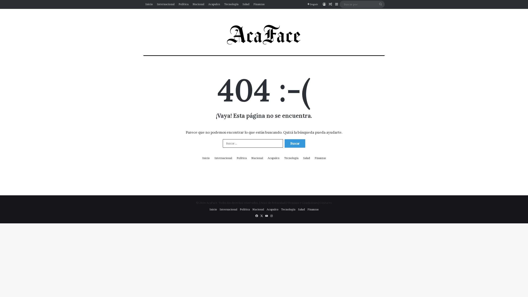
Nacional (198, 4)
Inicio (149, 4)
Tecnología (231, 4)
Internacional (165, 4)
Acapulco (214, 4)
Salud (246, 4)
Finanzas (259, 4)
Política (184, 4)
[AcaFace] (264, 35)
